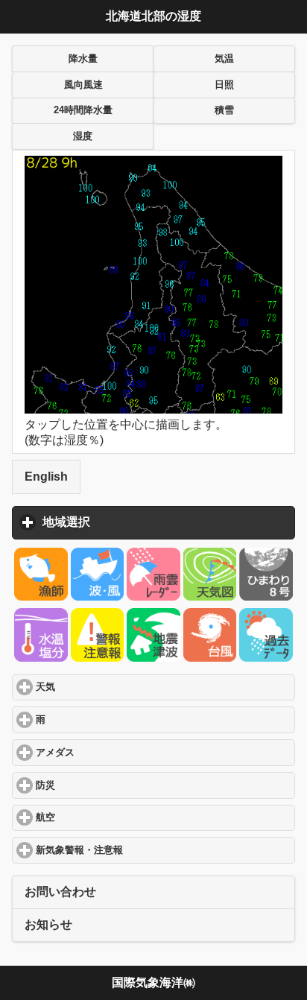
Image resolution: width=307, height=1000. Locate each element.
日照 (224, 85)
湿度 (82, 136)
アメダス (111, 752)
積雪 (224, 110)
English (46, 476)
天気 (102, 687)
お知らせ (48, 924)
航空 (102, 817)
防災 (102, 785)
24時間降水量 (83, 110)
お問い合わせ (60, 891)
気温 (224, 59)
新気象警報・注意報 (135, 850)
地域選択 (135, 522)
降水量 (83, 59)
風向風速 (83, 85)
